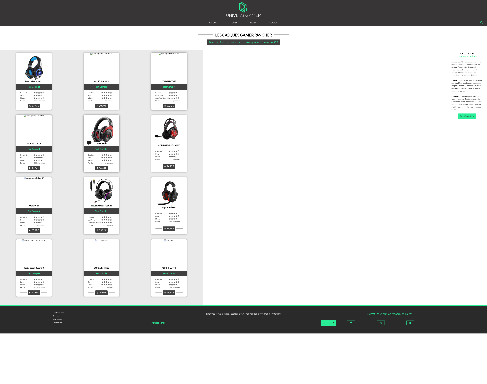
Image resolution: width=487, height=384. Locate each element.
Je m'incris (328, 323)
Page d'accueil (466, 116)
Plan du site (57, 319)
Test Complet (34, 87)
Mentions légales (59, 313)
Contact (56, 316)
